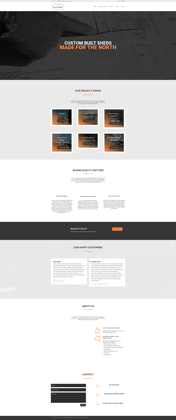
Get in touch (117, 229)
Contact (123, 6)
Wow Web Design (68, 417)
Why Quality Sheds (102, 6)
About (117, 6)
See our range (62, 120)
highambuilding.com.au (58, 282)
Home (94, 6)
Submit (83, 405)
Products (111, 6)
